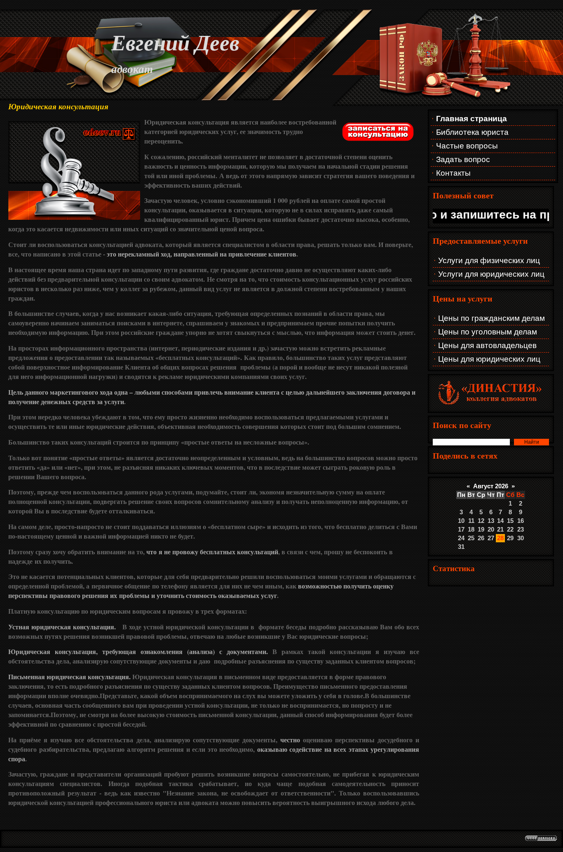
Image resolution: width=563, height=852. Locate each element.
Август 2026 (490, 486)
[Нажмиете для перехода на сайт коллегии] (491, 404)
